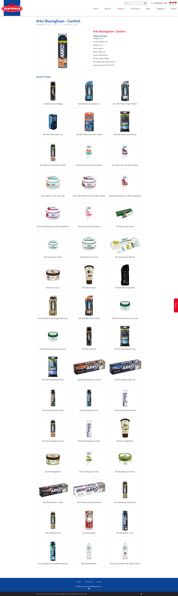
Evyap (54, 24)
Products (49, 24)
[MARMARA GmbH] (12, 8)
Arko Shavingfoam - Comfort (70, 24)
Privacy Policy (89, 582)
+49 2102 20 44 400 (160, 3)
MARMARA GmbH (40, 24)
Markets (176, 305)
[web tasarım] (89, 588)
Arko (59, 24)
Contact (99, 582)
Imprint (79, 582)
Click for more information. (80, 594)
